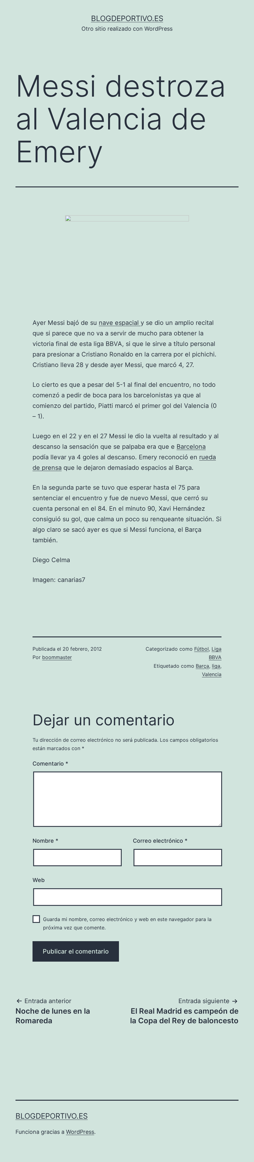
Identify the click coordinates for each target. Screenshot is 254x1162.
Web (39, 880)
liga (216, 666)
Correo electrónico (160, 840)
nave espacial (120, 322)
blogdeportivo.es (127, 18)
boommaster (57, 657)
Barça (202, 666)
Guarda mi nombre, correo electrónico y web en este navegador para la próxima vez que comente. (127, 923)
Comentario (50, 763)
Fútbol (201, 649)
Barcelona (191, 446)
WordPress (80, 1132)
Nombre (45, 840)
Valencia (211, 674)
